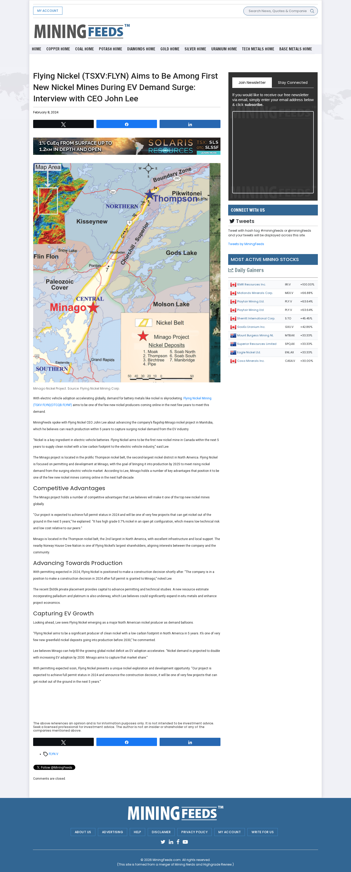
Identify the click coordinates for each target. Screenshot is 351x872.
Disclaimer (161, 832)
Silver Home (195, 49)
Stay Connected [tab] (293, 82)
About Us (83, 832)
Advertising (112, 832)
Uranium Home (224, 49)
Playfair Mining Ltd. (250, 301)
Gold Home (169, 49)
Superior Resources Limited (256, 344)
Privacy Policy (194, 832)
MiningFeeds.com (167, 860)
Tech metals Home (258, 49)
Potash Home (110, 49)
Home (36, 49)
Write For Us (263, 832)
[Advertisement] (224, 30)
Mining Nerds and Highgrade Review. (204, 864)
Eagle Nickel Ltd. (249, 352)
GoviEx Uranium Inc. (251, 327)
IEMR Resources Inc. (251, 284)
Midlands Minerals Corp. (255, 293)
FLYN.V (53, 754)
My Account (47, 10)
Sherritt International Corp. (256, 318)
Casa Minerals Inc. (250, 361)
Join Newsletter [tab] (252, 82)
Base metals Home (295, 49)
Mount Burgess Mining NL (255, 335)
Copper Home (58, 49)
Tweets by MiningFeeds (246, 244)
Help (137, 832)
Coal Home (84, 49)
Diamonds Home (141, 49)
